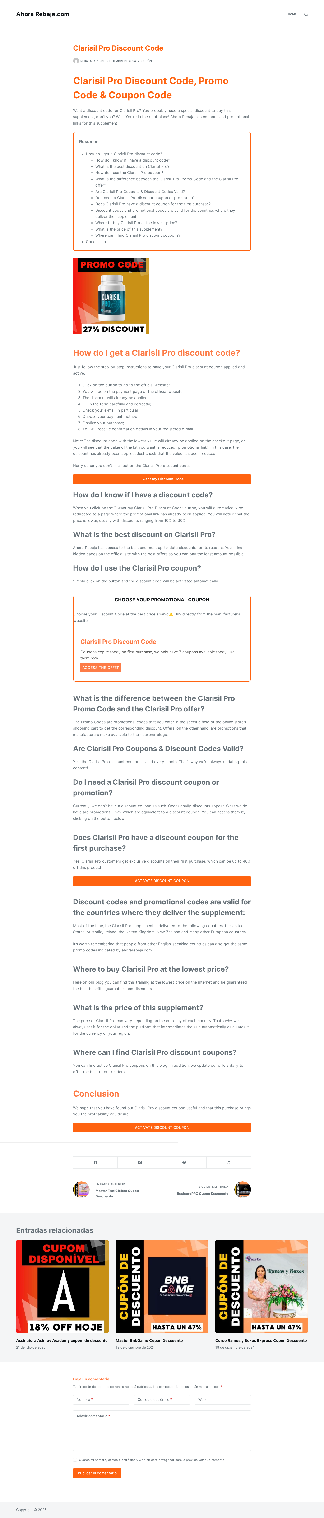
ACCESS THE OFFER (100, 667)
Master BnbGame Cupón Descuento (149, 1340)
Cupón (146, 61)
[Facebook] (95, 1163)
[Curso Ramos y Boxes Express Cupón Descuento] (261, 1286)
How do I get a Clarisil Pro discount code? (124, 153)
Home (292, 14)
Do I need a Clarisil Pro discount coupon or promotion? (145, 197)
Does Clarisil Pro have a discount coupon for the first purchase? (153, 204)
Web (202, 1399)
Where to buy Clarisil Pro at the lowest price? (136, 222)
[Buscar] (306, 14)
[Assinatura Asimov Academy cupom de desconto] (62, 1286)
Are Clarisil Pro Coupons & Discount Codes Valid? (140, 191)
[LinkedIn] (229, 1163)
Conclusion (96, 241)
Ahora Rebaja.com (42, 14)
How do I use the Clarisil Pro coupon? (129, 172)
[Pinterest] (184, 1163)
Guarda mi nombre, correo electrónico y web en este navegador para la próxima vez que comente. (152, 1460)
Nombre (85, 1399)
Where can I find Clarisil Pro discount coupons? (137, 235)
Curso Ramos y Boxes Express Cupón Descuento (261, 1340)
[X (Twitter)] (140, 1163)
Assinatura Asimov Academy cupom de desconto (62, 1340)
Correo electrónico (155, 1399)
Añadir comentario (93, 1416)
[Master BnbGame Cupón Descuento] (162, 1286)
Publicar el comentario (97, 1473)
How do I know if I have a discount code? (132, 160)
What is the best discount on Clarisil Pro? (132, 166)
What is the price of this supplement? (128, 229)
